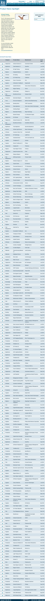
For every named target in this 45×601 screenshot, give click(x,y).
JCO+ (24, 3)
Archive (21, 3)
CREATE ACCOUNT (22, 1)
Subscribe (9, 3)
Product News (36, 3)
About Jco (42, 3)
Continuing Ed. (29, 3)
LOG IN (30, 1)
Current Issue (15, 3)
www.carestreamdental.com (6, 50)
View (2, 63)
